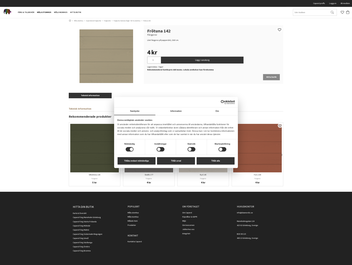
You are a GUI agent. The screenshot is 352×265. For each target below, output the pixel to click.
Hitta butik (75, 12)
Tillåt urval (176, 161)
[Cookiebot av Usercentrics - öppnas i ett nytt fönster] (223, 102)
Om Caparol (187, 212)
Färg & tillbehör (26, 12)
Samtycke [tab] (135, 111)
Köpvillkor (186, 217)
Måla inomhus (60, 12)
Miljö (184, 221)
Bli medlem (345, 3)
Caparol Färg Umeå (80, 238)
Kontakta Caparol (135, 241)
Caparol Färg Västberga (82, 242)
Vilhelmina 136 (94, 175)
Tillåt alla (215, 161)
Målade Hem (133, 221)
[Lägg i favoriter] (280, 125)
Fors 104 (257, 175)
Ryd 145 (203, 175)
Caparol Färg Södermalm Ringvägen (87, 234)
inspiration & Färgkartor (93, 21)
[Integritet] (190, 233)
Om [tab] (217, 111)
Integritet (186, 233)
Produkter (132, 225)
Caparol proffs (319, 3)
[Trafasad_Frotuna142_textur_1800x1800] (106, 56)
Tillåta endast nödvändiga (136, 161)
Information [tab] (176, 111)
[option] (94, 154)
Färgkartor (107, 21)
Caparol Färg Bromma (82, 250)
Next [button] (281, 154)
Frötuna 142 (147, 21)
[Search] (332, 12)
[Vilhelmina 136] (94, 148)
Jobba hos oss (188, 229)
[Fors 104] (257, 148)
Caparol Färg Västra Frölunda (85, 221)
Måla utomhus (44, 12)
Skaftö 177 (149, 175)
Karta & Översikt (79, 213)
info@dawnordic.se (245, 212)
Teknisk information (90, 95)
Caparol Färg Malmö (81, 230)
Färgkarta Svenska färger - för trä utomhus (127, 21)
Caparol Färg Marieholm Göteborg (87, 217)
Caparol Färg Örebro (81, 246)
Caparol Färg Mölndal (81, 225)
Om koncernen (188, 225)
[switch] (160, 149)
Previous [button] (70, 154)
